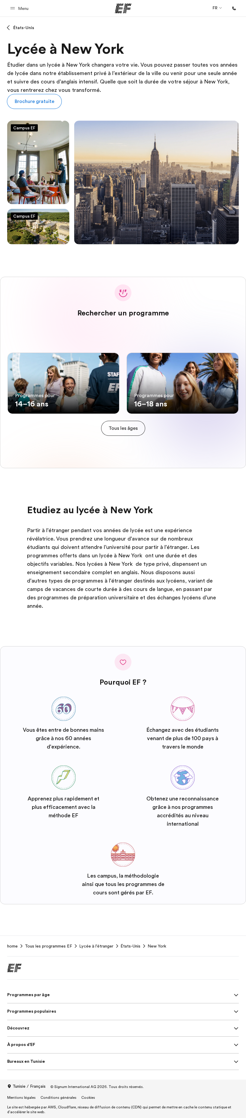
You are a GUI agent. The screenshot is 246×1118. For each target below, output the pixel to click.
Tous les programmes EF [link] (48, 946)
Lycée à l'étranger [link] (96, 946)
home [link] (12, 946)
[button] (20, 8)
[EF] (123, 8)
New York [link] (157, 946)
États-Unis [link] (130, 946)
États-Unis (23, 27)
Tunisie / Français (29, 1086)
